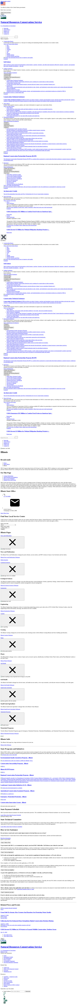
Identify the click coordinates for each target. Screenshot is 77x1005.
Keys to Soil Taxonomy (12, 180)
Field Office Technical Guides (14, 174)
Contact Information (8, 476)
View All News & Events (10, 200)
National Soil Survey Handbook (14, 178)
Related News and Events (10, 480)
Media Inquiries (4, 560)
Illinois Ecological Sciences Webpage (9, 585)
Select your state (4, 523)
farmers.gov (6, 31)
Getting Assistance (8, 68)
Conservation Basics (8, 41)
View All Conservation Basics (11, 44)
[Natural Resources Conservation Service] (38, 17)
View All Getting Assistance (10, 72)
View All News (10, 203)
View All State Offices (9, 106)
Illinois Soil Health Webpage (7, 685)
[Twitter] (2, 456)
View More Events (8, 936)
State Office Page (5, 513)
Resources (6, 163)
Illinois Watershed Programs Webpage (10, 733)
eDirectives (6, 978)
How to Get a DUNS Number (14, 177)
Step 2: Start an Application (7, 852)
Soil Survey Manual (11, 181)
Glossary (6, 979)
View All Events (10, 217)
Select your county (5, 526)
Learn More (11, 815)
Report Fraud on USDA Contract (11, 984)
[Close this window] (12, 542)
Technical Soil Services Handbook (15, 184)
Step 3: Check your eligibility (7, 870)
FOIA (5, 955)
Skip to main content (5, 1)
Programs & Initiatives (9, 117)
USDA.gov (6, 32)
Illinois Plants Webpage (6, 660)
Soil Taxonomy (10, 182)
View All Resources (8, 167)
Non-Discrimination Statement (11, 962)
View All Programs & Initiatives (11, 121)
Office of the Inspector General (11, 969)
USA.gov (6, 970)
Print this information (6, 838)
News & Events (7, 196)
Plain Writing (7, 983)
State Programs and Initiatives (11, 477)
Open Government (8, 982)
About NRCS (7, 29)
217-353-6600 (7, 496)
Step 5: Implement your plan (7, 892)
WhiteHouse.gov (8, 971)
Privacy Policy (7, 959)
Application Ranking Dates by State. (25, 889)
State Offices (7, 103)
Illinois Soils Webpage (6, 745)
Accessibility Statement (9, 961)
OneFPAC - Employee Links (10, 976)
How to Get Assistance (9, 478)
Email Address (7, 991)
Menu (2, 14)
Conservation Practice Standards (14, 176)
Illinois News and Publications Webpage (10, 557)
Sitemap (5, 986)
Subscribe (6, 28)
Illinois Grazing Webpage (7, 635)
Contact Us (6, 33)
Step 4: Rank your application (7, 885)
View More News (8, 934)
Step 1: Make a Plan (5, 842)
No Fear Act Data (8, 980)
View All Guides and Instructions (11, 185)
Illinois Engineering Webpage (8, 611)
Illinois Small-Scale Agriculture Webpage (10, 709)
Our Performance (8, 958)
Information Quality (8, 957)
